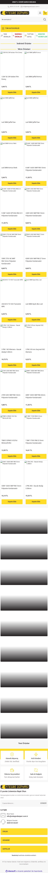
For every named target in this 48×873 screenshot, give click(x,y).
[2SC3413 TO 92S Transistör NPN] (12, 290)
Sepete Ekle (12, 92)
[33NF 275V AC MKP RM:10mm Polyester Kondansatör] (12, 245)
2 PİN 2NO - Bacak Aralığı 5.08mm (34, 487)
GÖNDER (43, 803)
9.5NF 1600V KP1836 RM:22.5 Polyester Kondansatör (12, 214)
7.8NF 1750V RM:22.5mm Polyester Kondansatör (35, 442)
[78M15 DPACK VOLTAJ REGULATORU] (12, 426)
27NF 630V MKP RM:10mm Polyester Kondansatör (11, 396)
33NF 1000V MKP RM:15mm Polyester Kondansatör (11, 487)
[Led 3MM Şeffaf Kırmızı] (36, 63)
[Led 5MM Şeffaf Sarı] (36, 108)
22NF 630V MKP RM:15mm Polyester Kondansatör (35, 214)
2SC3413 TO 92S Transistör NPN (11, 305)
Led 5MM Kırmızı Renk (9, 168)
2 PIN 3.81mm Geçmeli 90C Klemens (35, 351)
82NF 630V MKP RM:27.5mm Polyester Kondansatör (36, 260)
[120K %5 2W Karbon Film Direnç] (12, 63)
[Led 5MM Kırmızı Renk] (12, 154)
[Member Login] (40, 13)
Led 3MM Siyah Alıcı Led (34, 304)
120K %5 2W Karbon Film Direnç (10, 78)
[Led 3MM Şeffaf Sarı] (12, 108)
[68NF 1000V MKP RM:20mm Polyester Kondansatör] (36, 381)
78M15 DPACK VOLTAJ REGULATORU (9, 442)
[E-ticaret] (23, 871)
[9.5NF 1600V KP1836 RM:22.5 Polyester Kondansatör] (12, 199)
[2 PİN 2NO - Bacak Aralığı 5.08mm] (36, 472)
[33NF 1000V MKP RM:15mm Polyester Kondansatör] (12, 472)
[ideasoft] (11, 871)
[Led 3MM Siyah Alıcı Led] (36, 290)
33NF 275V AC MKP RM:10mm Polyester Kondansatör (9, 261)
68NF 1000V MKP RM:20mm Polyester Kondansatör (35, 396)
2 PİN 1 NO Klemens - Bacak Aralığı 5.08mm (11, 351)
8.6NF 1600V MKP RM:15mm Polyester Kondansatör (36, 169)
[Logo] (15, 13)
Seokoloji (15, 855)
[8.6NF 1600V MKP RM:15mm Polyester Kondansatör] (36, 154)
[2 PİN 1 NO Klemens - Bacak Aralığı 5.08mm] (12, 335)
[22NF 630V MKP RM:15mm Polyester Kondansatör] (36, 199)
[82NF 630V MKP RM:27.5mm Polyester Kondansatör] (36, 245)
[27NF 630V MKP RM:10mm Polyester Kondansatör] (12, 381)
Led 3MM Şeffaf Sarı (9, 122)
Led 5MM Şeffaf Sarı (33, 122)
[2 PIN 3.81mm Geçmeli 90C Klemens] (36, 335)
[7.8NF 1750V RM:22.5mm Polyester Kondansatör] (36, 426)
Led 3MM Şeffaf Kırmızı (34, 77)
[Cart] (45, 13)
